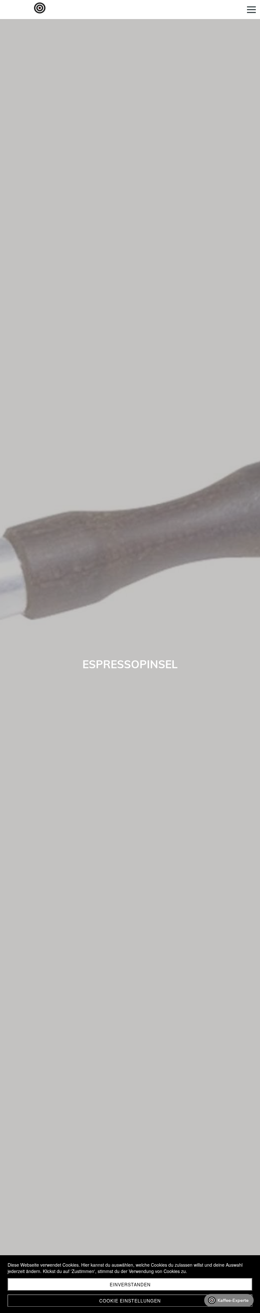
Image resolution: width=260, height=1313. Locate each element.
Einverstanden (130, 1284)
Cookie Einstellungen (130, 1300)
